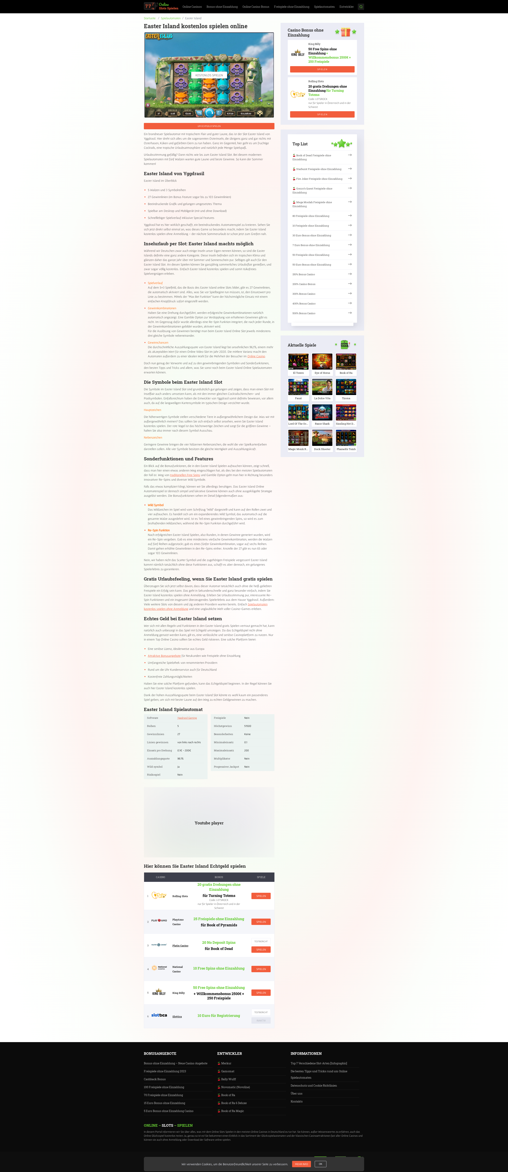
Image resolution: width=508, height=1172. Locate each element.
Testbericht (261, 941)
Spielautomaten (324, 7)
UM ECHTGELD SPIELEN (209, 126)
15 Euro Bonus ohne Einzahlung (164, 1103)
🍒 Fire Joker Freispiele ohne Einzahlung (317, 179)
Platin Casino (180, 945)
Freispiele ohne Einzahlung (291, 7)
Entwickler (347, 7)
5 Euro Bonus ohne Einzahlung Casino (168, 1111)
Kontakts (297, 1101)
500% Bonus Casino (303, 313)
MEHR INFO (301, 1164)
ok (320, 1164)
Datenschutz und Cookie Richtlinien (314, 1085)
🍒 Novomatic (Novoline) (233, 1087)
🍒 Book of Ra (226, 1095)
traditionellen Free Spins (185, 475)
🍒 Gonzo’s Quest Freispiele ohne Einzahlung (312, 190)
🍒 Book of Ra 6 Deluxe (232, 1103)
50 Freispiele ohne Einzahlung (310, 255)
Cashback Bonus (155, 1079)
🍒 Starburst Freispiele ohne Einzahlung (316, 169)
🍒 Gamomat (225, 1071)
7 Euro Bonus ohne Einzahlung (311, 245)
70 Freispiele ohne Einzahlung (163, 1095)
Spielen (261, 896)
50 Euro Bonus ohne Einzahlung (311, 264)
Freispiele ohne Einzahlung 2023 (165, 1071)
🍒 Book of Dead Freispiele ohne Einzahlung (311, 157)
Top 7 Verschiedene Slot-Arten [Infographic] (319, 1063)
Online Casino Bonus (255, 7)
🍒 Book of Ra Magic (230, 1111)
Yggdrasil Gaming (187, 717)
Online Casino (256, 356)
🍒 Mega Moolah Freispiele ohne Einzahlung (312, 204)
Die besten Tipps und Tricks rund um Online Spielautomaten (319, 1074)
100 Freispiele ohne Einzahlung (164, 1087)
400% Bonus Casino (304, 303)
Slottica (177, 1016)
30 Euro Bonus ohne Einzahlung (311, 235)
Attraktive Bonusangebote (164, 655)
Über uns (296, 1093)
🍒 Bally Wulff (226, 1079)
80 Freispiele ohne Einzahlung (310, 216)
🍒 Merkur (224, 1063)
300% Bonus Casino (303, 294)
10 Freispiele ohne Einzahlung (310, 225)
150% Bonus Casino (303, 274)
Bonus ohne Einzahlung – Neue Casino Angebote (175, 1063)
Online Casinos (192, 7)
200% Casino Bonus (303, 284)
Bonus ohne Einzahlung (222, 7)
